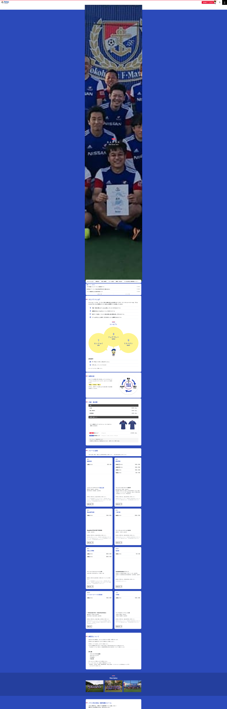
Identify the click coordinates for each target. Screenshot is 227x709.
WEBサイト (101, 487)
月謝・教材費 (103, 281)
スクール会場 (111, 281)
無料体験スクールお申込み (208, 2)
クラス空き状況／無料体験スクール (130, 281)
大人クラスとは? (90, 281)
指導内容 (97, 281)
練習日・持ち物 (119, 281)
